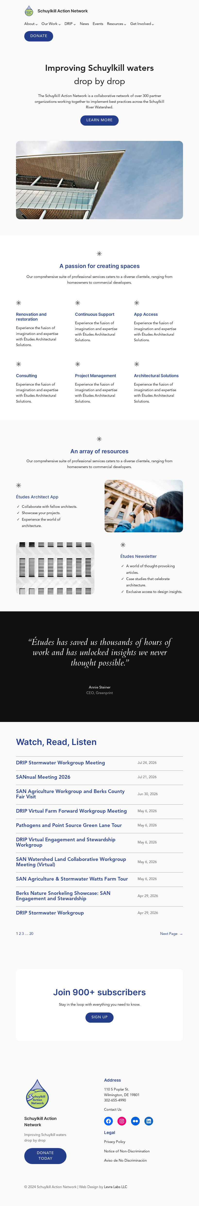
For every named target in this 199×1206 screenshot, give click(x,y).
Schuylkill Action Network (63, 10)
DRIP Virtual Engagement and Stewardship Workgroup (66, 843)
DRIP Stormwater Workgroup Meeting (60, 763)
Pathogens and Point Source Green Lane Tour (69, 825)
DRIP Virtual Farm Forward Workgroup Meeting (71, 811)
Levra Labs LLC (115, 1187)
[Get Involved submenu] (153, 24)
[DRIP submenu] (75, 24)
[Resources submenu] (125, 24)
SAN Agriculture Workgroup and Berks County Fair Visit (70, 794)
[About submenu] (36, 24)
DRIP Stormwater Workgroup (50, 913)
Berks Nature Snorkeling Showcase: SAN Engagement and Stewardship (63, 896)
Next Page (171, 934)
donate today (45, 1156)
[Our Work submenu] (59, 24)
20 (31, 934)
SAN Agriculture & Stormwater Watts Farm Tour (72, 879)
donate (38, 36)
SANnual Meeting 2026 (43, 777)
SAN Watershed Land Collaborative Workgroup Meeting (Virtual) (71, 862)
